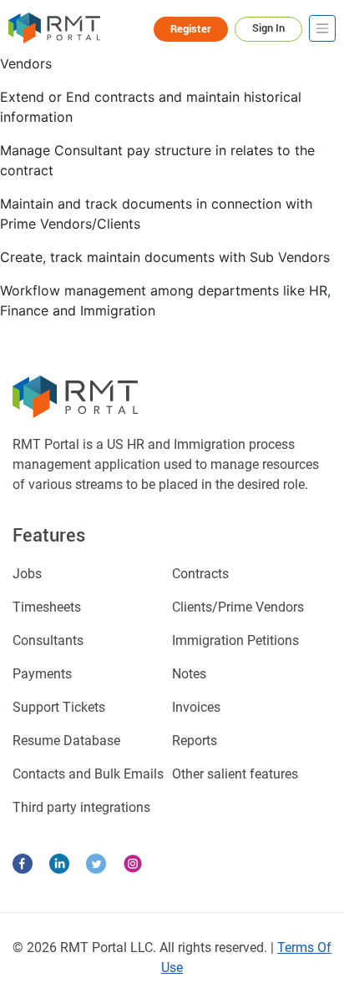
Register (190, 29)
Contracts (200, 574)
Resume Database (66, 740)
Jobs (27, 574)
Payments (42, 674)
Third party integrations (81, 807)
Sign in (268, 28)
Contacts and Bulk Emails (88, 774)
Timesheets (47, 607)
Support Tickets (59, 707)
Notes (189, 674)
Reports (194, 740)
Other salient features (235, 774)
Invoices (196, 707)
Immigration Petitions (235, 640)
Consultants (48, 640)
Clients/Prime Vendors (238, 607)
